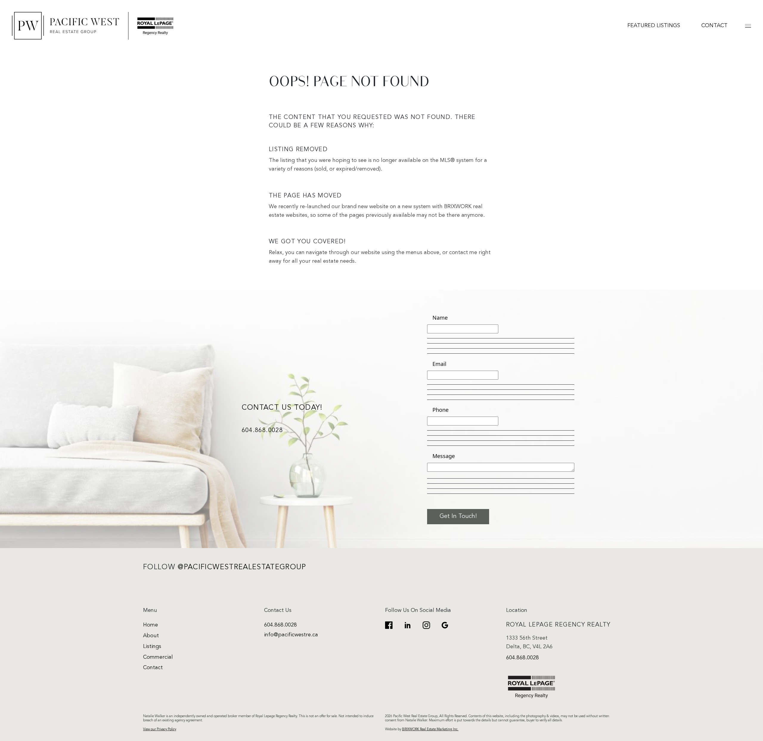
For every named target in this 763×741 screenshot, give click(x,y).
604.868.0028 (262, 431)
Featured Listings (653, 26)
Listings (152, 646)
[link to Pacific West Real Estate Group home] (92, 26)
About (151, 636)
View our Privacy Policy (159, 729)
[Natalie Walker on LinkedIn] (407, 625)
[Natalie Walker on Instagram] (426, 625)
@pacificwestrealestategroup (242, 567)
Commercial (158, 657)
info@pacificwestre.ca (291, 635)
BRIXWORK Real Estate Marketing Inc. (430, 729)
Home (150, 625)
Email (439, 363)
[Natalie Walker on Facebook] (389, 625)
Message (443, 456)
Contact (714, 26)
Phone (440, 409)
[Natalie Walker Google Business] (445, 625)
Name (440, 317)
